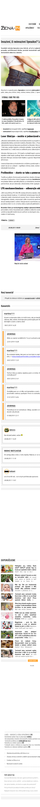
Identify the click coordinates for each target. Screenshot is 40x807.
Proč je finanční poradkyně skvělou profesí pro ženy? (19, 787)
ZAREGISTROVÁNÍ (30, 298)
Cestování (32, 24)
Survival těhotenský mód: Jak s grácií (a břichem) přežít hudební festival (21, 778)
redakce (29, 736)
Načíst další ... (33, 661)
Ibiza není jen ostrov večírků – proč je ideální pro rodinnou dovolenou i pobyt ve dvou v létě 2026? (21, 781)
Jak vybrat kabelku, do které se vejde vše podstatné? (20, 784)
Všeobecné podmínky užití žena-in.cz (18, 753)
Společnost (30, 28)
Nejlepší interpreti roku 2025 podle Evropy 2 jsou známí (21, 791)
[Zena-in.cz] (11, 28)
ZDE (31, 734)
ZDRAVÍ (11, 220)
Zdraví (37, 227)
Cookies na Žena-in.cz (13, 760)
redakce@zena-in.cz (25, 741)
